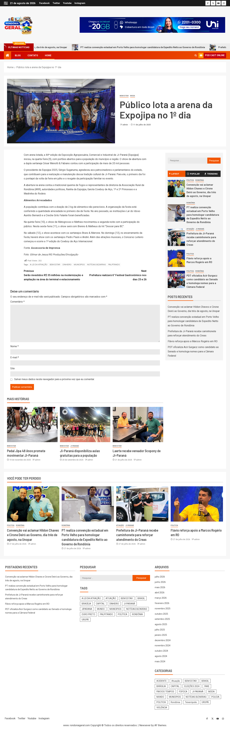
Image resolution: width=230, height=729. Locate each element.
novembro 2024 (162, 645)
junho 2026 (160, 582)
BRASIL (141, 598)
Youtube (67, 3)
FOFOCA (183, 691)
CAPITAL (100, 603)
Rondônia (199, 180)
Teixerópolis (191, 702)
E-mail (14, 357)
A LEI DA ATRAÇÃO (38, 264)
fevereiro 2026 (162, 603)
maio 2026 (160, 587)
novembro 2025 (162, 608)
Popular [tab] (195, 173)
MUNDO (101, 609)
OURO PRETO (88, 614)
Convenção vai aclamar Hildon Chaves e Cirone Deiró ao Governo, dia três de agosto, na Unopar (33, 534)
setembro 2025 (162, 619)
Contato (33, 55)
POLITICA (190, 180)
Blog (18, 55)
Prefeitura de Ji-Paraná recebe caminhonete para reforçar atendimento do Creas (201, 239)
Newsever (145, 725)
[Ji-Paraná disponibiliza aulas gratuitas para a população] (85, 424)
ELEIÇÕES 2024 (191, 686)
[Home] (7, 55)
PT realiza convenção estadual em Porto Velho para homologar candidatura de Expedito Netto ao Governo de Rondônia (114, 47)
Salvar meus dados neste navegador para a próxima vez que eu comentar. (54, 379)
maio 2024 (160, 661)
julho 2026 (160, 576)
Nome (14, 346)
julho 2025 (160, 629)
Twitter (56, 3)
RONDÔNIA (137, 614)
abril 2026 (159, 592)
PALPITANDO (114, 264)
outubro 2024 (161, 651)
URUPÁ (85, 619)
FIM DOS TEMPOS (165, 691)
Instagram (79, 3)
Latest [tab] (175, 173)
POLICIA (215, 697)
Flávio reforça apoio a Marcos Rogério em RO (192, 341)
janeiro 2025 (161, 635)
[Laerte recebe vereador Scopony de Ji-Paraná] (138, 424)
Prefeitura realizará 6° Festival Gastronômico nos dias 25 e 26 (117, 275)
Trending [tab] (212, 173)
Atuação (190, 229)
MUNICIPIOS (79, 264)
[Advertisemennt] (152, 24)
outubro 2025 (161, 614)
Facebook (44, 3)
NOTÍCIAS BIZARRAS (96, 264)
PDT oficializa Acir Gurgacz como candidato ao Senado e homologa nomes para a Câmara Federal (193, 351)
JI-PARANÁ (74, 446)
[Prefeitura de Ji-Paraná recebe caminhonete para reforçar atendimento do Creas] (176, 237)
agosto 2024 (161, 656)
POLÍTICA (122, 614)
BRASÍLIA (86, 603)
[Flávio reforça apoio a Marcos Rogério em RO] (176, 258)
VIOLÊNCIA (161, 707)
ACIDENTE (161, 681)
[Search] (196, 55)
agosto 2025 (161, 624)
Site (12, 368)
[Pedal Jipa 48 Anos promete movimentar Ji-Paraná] (32, 424)
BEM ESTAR (124, 96)
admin (125, 125)
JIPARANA (87, 609)
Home (48, 55)
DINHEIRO (67, 264)
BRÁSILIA (161, 686)
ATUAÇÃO (111, 598)
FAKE (206, 686)
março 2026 (161, 598)
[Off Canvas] (6, 3)
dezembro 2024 (163, 640)
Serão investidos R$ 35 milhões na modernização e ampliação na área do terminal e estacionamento (53, 275)
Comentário (17, 301)
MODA (132, 96)
